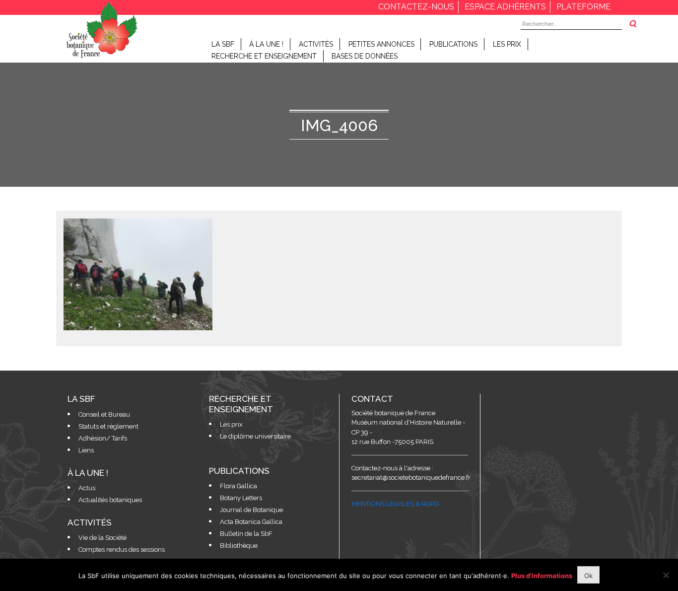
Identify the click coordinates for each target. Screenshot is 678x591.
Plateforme (583, 6)
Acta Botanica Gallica (251, 521)
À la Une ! (266, 44)
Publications (453, 44)
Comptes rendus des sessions (121, 549)
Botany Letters (241, 498)
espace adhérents (505, 6)
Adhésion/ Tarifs (102, 438)
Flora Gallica (238, 486)
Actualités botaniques (110, 500)
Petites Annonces (381, 44)
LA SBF (222, 44)
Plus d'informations (541, 576)
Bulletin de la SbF (246, 533)
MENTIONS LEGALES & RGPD (395, 504)
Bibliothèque (239, 545)
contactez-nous (416, 6)
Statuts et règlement (108, 426)
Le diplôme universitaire (255, 436)
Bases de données (365, 56)
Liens (86, 450)
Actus (86, 488)
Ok (588, 576)
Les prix (507, 44)
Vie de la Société (102, 537)
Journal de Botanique (251, 510)
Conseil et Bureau (104, 414)
